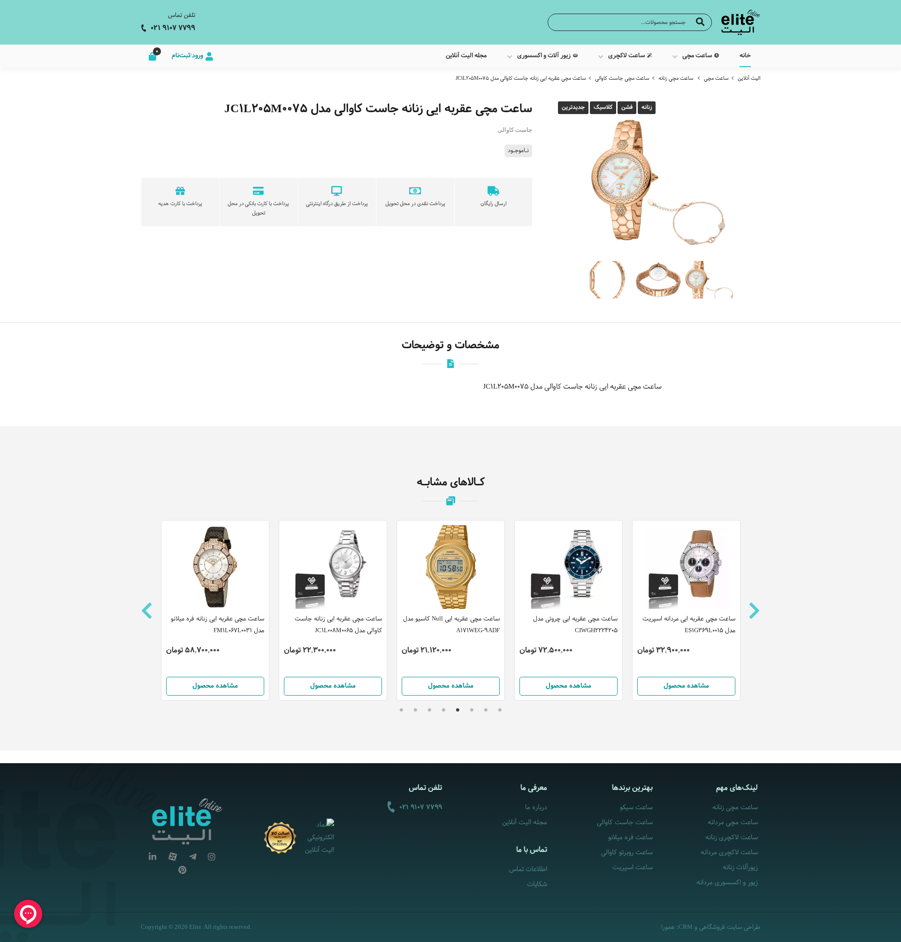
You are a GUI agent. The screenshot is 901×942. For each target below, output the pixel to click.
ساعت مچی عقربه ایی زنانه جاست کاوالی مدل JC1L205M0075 (521, 78)
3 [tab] (471, 710)
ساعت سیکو (636, 807)
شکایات (537, 884)
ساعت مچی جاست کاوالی (622, 78)
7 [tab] (415, 710)
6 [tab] (429, 710)
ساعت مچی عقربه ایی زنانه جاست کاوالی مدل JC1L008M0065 (338, 625)
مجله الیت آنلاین (524, 822)
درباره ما (536, 807)
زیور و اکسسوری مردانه (727, 882)
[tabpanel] (451, 610)
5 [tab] (443, 710)
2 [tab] (485, 710)
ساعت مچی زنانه (676, 78)
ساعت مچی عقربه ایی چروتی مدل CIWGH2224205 (575, 625)
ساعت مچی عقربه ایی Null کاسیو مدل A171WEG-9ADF (451, 625)
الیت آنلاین (749, 78)
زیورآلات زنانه (740, 867)
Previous (147, 611)
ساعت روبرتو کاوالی (626, 852)
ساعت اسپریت (632, 867)
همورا (668, 927)
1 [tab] (499, 710)
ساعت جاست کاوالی (624, 822)
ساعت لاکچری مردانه (729, 852)
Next (754, 611)
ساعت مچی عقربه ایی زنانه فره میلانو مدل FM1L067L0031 (217, 625)
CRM (686, 926)
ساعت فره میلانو (630, 837)
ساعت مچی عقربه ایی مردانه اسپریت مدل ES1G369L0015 (688, 625)
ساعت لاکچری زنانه (731, 837)
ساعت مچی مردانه (733, 822)
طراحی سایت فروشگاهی (729, 927)
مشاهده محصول (215, 686)
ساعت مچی (716, 78)
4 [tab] (457, 710)
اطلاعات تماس (528, 869)
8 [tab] (401, 710)
